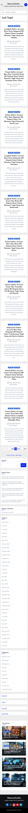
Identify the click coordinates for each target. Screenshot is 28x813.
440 (18, 449)
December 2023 (6, 638)
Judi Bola (4, 667)
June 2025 (4, 573)
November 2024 (6, 598)
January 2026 (5, 547)
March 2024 (5, 627)
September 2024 (6, 605)
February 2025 (5, 587)
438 (12, 449)
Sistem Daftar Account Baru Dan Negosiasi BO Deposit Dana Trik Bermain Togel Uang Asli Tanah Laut (14, 119)
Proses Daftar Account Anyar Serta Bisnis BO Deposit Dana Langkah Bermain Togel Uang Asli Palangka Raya (14, 416)
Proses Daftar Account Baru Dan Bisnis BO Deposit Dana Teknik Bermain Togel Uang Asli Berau (14, 246)
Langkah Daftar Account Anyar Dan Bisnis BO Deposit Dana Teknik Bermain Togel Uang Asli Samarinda (14, 203)
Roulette (4, 682)
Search (4, 460)
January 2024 (5, 634)
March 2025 (5, 584)
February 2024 (5, 631)
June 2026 (4, 529)
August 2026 (5, 522)
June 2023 (4, 642)
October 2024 (5, 602)
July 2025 (4, 569)
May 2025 (4, 576)
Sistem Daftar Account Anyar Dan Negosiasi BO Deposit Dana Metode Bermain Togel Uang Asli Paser (14, 375)
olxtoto (3, 702)
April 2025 (4, 580)
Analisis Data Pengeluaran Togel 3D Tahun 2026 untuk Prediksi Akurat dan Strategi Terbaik (13, 495)
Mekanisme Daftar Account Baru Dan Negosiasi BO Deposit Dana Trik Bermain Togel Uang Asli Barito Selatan (14, 332)
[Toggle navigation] (2, 4)
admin (11, 41)
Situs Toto (4, 696)
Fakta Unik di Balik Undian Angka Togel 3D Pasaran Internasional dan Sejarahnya (14, 767)
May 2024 (4, 620)
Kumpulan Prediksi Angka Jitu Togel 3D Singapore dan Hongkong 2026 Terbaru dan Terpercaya (13, 483)
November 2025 (6, 555)
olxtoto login (5, 713)
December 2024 (6, 595)
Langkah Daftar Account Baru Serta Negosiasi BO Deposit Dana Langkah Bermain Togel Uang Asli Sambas (14, 33)
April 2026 (4, 536)
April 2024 (4, 624)
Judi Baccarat (5, 664)
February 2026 (5, 544)
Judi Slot (10, 26)
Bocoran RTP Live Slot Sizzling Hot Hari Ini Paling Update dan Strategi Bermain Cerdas (13, 736)
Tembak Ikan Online (7, 689)
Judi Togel (17, 26)
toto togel (4, 708)
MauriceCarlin (13, 4)
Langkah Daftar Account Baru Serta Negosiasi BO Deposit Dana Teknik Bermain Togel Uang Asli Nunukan (14, 160)
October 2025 (5, 558)
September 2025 (6, 562)
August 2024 (5, 609)
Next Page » (19, 455)
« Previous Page (10, 455)
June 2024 (4, 616)
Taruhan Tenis (5, 685)
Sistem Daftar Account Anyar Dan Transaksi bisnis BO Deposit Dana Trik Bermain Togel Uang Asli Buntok (14, 289)
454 (25, 449)
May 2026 (4, 533)
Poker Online (5, 678)
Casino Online (5, 660)
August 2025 (5, 565)
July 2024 (4, 613)
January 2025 (5, 591)
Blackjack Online (6, 656)
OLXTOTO (19, 810)
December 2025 (6, 551)
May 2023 (4, 645)
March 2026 (5, 540)
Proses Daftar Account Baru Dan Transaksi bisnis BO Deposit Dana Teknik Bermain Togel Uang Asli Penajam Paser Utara (14, 76)
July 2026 (4, 526)
